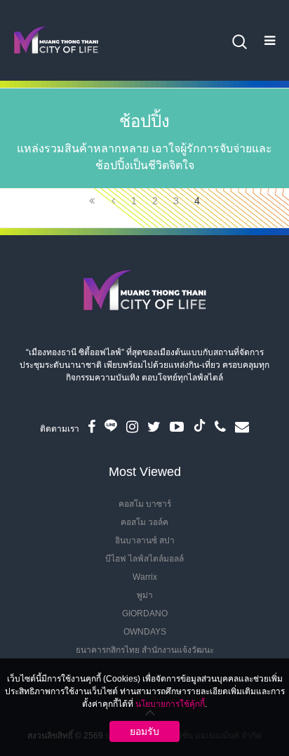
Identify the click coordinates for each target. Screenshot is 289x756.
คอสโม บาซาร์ (145, 504)
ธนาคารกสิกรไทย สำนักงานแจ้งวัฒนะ (145, 650)
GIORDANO (145, 613)
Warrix (145, 577)
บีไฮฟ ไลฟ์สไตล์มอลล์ (144, 559)
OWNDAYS (144, 632)
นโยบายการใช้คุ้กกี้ (170, 704)
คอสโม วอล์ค (144, 522)
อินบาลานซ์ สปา (145, 540)
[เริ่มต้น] (91, 200)
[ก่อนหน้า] (112, 200)
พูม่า (145, 595)
